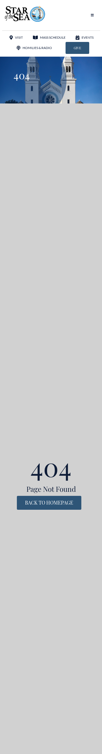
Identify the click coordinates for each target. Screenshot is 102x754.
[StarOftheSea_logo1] (25, 8)
